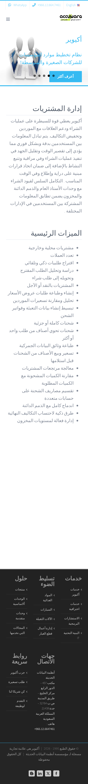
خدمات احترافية (74, 606)
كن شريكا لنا (17, 691)
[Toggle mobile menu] (8, 19)
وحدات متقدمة (20, 616)
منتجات (20, 589)
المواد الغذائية (47, 597)
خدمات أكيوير (74, 592)
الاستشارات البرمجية (71, 621)
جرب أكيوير (17, 673)
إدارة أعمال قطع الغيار (45, 631)
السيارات (46, 610)
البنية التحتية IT (71, 635)
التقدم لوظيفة (20, 703)
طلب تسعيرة (16, 682)
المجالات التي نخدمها (17, 630)
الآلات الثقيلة (44, 619)
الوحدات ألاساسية (19, 601)
